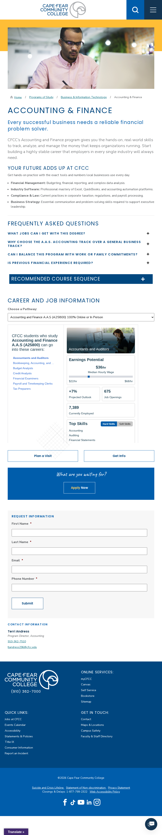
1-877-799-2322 (77, 792)
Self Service (88, 690)
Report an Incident (16, 753)
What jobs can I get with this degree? (46, 233)
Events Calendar (15, 725)
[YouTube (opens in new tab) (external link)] (81, 802)
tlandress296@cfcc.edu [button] (22, 647)
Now (79, 487)
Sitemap (86, 702)
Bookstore (87, 696)
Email (17, 560)
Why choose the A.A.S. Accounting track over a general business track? (74, 244)
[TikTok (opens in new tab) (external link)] (73, 802)
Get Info (119, 456)
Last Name (21, 542)
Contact (86, 719)
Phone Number (24, 579)
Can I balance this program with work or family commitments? (73, 254)
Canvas (85, 684)
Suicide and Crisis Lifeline (48, 788)
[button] (153, 10)
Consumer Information (19, 748)
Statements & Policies (19, 736)
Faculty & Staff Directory (96, 736)
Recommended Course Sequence (55, 279)
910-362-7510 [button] (17, 641)
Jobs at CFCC (13, 719)
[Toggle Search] (135, 10)
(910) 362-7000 (26, 691)
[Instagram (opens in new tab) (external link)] (97, 802)
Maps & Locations (92, 725)
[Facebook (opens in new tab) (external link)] (65, 802)
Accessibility (12, 731)
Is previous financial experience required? (50, 263)
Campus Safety (90, 731)
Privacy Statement (119, 788)
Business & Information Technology (84, 97)
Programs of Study (41, 97)
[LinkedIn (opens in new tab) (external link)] (89, 802)
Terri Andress (18, 631)
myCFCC (86, 679)
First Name (22, 524)
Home (18, 97)
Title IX (9, 742)
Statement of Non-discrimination (86, 788)
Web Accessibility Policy (105, 792)
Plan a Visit (43, 456)
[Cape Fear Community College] (63, 9)
